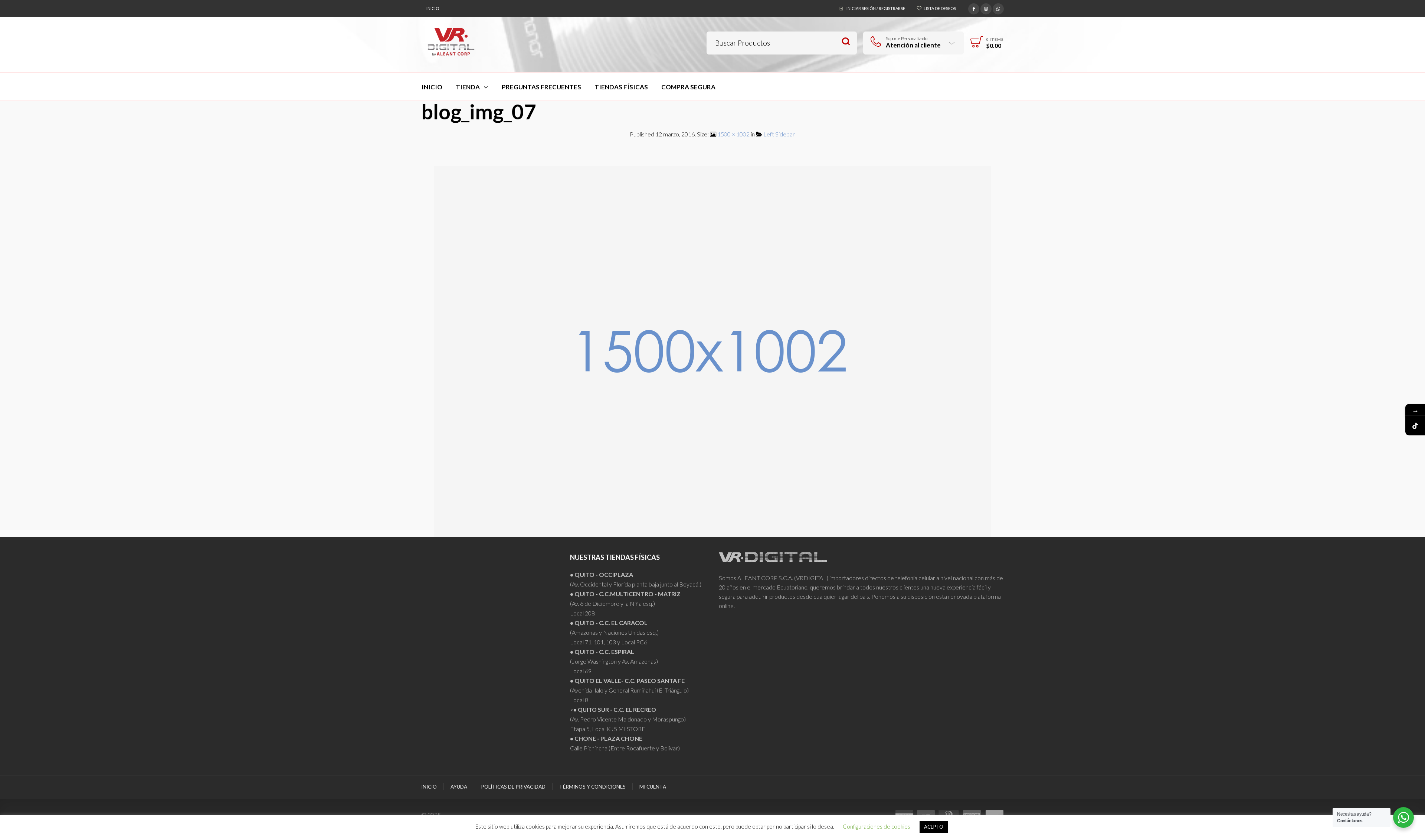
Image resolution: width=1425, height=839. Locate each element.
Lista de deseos (940, 8)
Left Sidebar (779, 134)
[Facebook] (973, 8)
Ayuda (459, 787)
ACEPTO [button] (933, 827)
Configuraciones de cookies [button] (876, 826)
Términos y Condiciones (592, 787)
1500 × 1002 (733, 134)
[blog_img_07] (712, 350)
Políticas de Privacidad (513, 787)
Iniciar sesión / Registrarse (875, 8)
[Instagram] (986, 8)
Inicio (432, 8)
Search (846, 42)
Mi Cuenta (652, 787)
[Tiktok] (1415, 425)
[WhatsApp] (998, 8)
